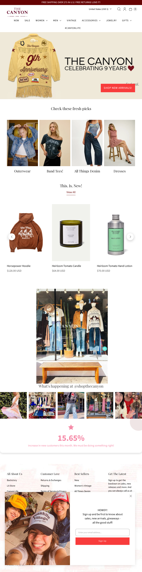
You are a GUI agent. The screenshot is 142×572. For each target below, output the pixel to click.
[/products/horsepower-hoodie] (26, 232)
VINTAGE (71, 20)
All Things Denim (82, 491)
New (76, 480)
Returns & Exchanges (51, 480)
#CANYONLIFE (73, 28)
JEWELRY (111, 20)
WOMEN (40, 20)
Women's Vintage (82, 485)
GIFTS (125, 20)
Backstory (12, 480)
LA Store (11, 485)
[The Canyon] (17, 12)
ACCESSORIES (89, 20)
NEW (16, 20)
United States (98, 9)
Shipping (45, 485)
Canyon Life (12, 491)
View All (71, 192)
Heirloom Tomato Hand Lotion (114, 266)
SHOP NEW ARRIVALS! (118, 88)
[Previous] (11, 236)
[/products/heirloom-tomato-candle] (71, 232)
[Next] (130, 236)
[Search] (119, 9)
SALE (27, 20)
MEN (55, 20)
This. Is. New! (71, 185)
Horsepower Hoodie (18, 266)
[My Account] (125, 9)
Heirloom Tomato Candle (66, 266)
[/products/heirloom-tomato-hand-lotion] (116, 232)
